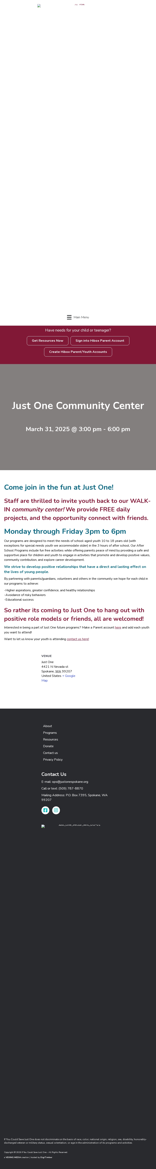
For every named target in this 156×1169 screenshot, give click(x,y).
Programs (50, 733)
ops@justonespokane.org (70, 782)
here (118, 627)
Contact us (50, 753)
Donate (48, 746)
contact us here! (78, 639)
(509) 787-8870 (70, 788)
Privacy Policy (53, 759)
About (47, 726)
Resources (50, 739)
